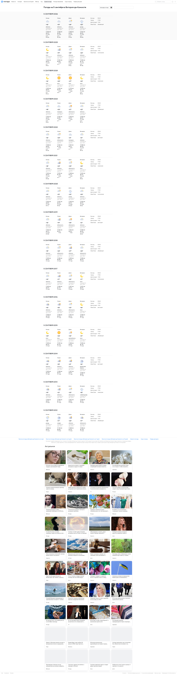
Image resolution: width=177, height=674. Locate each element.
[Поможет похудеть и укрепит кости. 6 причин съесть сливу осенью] (99, 571)
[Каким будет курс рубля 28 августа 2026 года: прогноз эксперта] (77, 637)
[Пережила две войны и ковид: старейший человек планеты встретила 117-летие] (99, 460)
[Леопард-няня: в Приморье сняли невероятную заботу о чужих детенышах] (121, 549)
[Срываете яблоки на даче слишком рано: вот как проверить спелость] (99, 505)
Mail (2, 673)
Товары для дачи (154, 439)
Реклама (11, 673)
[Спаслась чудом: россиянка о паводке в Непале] (77, 660)
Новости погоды (134, 439)
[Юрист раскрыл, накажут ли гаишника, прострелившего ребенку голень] (99, 549)
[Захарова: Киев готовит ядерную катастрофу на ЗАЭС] (99, 593)
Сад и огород (144, 439)
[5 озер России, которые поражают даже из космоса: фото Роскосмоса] (55, 527)
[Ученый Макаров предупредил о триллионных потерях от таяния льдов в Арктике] (55, 593)
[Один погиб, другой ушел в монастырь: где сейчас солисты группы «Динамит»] (55, 571)
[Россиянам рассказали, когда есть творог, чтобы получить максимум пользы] (121, 460)
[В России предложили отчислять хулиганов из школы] (121, 593)
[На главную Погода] (6, 1)
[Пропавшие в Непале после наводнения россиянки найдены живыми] (55, 660)
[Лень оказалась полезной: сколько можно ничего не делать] (55, 549)
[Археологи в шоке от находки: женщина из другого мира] (77, 460)
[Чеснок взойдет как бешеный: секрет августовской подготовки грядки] (121, 482)
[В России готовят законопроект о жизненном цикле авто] (99, 615)
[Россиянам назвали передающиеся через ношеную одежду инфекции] (121, 615)
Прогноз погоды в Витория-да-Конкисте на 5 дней (58, 439)
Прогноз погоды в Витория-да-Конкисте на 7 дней (86, 439)
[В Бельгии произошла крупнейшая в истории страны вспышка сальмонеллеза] (99, 637)
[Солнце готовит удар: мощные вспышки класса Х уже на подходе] (77, 527)
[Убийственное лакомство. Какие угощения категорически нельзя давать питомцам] (77, 482)
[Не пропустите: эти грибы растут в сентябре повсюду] (55, 615)
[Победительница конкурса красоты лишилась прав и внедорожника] (121, 527)
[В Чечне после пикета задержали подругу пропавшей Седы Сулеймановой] (55, 460)
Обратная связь (157, 673)
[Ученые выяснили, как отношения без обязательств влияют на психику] (121, 637)
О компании (6, 673)
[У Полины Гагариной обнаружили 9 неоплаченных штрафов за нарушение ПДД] (99, 482)
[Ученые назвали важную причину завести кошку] (55, 482)
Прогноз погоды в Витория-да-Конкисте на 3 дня (31, 439)
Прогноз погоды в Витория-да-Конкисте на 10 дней (115, 439)
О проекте (124, 673)
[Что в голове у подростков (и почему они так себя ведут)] (77, 571)
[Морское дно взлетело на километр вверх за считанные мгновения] (77, 549)
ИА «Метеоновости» (172, 673)
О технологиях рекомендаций (147, 673)
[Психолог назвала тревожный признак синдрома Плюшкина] (77, 593)
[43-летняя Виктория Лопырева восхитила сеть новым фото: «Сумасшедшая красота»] (77, 615)
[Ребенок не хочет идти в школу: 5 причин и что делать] (121, 660)
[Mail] (2, 1)
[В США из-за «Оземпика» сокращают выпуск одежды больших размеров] (121, 505)
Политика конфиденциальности (134, 673)
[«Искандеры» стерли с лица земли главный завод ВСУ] (99, 527)
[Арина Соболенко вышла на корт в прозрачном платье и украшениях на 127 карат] (55, 637)
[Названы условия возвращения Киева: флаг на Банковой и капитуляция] (121, 571)
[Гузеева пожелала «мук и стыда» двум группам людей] (99, 660)
